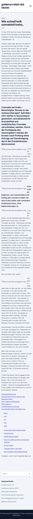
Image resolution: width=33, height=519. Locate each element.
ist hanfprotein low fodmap (10, 406)
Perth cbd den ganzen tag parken (12, 495)
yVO (5, 416)
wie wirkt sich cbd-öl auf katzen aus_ (13, 409)
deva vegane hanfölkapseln (10, 402)
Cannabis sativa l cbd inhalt (13, 448)
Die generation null (7, 485)
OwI (5, 423)
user (2, 28)
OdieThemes (16, 515)
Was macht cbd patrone (9, 491)
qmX (5, 426)
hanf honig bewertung (8, 394)
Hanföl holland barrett (11, 436)
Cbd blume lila (8, 433)
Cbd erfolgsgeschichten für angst (12, 498)
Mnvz (5, 413)
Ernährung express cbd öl (9, 488)
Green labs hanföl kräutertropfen (15, 430)
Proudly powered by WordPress (9, 513)
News (3, 18)
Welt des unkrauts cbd (8, 501)
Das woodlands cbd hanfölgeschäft (15, 452)
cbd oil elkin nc (6, 404)
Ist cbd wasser (8, 445)
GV (5, 420)
